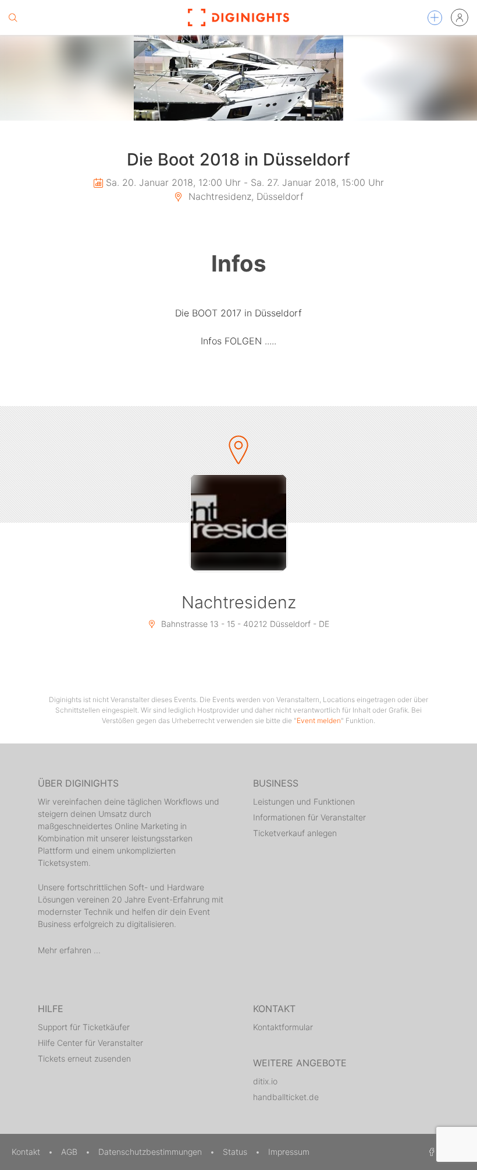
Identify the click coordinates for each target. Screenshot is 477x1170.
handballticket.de (286, 1097)
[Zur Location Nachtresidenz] (238, 522)
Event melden (319, 720)
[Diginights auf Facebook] (430, 1152)
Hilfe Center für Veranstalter (90, 1043)
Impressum (288, 1152)
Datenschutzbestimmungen (151, 1152)
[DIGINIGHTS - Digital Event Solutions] (238, 17)
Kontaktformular (283, 1027)
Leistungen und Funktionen (304, 801)
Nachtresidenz (238, 602)
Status (236, 1152)
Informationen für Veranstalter (309, 817)
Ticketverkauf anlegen (295, 833)
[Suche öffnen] (13, 17)
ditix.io (265, 1081)
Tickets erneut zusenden (84, 1058)
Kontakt (27, 1152)
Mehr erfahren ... (69, 950)
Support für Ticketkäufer (84, 1027)
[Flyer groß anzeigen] (238, 78)
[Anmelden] (459, 17)
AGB (70, 1152)
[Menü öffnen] (435, 17)
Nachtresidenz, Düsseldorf (245, 196)
